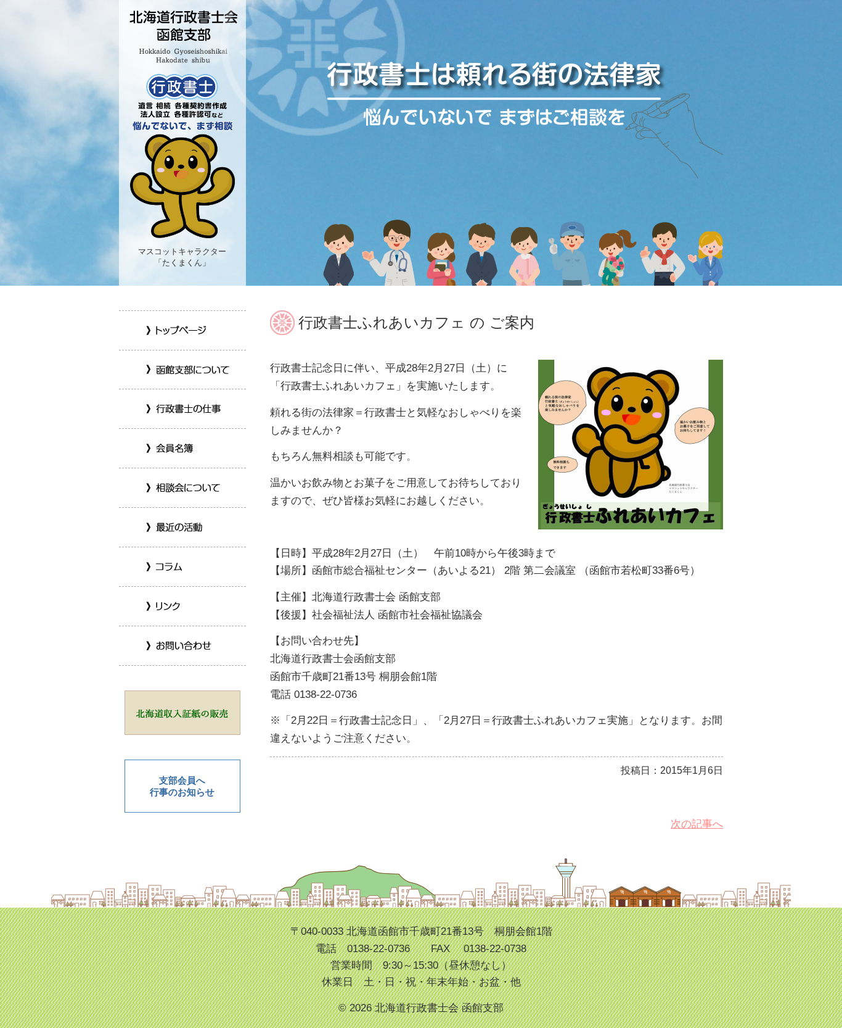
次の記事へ (697, 824)
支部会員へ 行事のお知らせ (182, 786)
